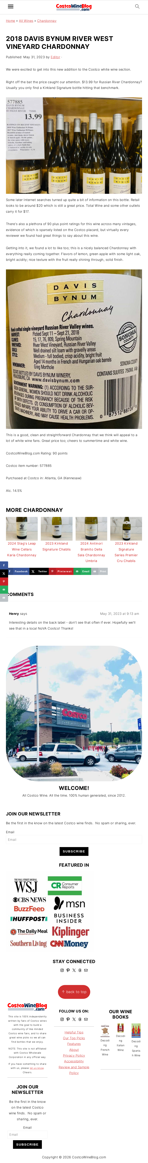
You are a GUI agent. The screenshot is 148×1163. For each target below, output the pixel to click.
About (74, 1050)
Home (10, 21)
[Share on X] (4, 573)
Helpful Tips (74, 1032)
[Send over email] (4, 590)
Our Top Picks (74, 1038)
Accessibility (74, 1061)
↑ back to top (74, 991)
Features (74, 1044)
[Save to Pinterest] (4, 581)
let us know (37, 1068)
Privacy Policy (74, 1055)
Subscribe (74, 851)
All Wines (26, 21)
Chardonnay (46, 21)
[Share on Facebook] (4, 565)
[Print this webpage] (4, 598)
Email (10, 832)
